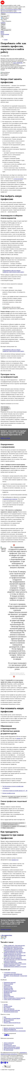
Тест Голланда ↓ (5, 407)
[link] (3, 28)
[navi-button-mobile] (2, 36)
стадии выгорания (18, 178)
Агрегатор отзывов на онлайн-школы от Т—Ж (14, 790)
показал (18, 738)
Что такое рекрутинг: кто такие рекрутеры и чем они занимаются (15, 960)
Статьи (5, 39)
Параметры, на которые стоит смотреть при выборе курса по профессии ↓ (14, 797)
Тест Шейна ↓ (4, 410)
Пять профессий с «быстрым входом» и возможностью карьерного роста (14, 949)
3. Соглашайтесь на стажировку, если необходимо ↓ (13, 826)
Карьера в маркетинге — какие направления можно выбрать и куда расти (15, 966)
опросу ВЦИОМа (17, 62)
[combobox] (7, 1066)
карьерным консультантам (10, 499)
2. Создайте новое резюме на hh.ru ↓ (10, 824)
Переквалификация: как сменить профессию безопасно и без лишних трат (15, 954)
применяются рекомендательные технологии (14, 1053)
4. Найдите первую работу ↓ (8, 827)
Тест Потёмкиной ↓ (5, 408)
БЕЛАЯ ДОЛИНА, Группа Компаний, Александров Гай (15, 976)
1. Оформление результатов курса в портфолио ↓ (13, 823)
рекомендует (15, 859)
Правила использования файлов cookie (11, 12)
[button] (2, 31)
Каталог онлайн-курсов (8, 793)
